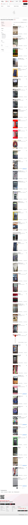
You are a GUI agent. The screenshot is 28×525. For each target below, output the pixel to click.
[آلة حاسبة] (20, 349)
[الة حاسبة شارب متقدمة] (20, 216)
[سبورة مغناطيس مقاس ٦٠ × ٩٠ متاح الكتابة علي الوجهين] (20, 482)
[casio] (20, 154)
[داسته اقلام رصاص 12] (20, 52)
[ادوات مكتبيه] (20, 369)
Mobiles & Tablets (16, 6)
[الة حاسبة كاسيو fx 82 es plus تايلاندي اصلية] (20, 236)
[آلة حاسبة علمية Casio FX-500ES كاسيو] (20, 441)
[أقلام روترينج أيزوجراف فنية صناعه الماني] (20, 430)
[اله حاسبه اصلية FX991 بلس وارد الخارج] (20, 93)
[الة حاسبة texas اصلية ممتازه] (20, 287)
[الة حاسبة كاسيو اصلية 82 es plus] (20, 124)
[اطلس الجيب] (20, 83)
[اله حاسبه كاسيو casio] (20, 165)
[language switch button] (17, 1)
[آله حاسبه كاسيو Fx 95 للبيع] (20, 205)
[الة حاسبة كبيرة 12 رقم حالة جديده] (20, 277)
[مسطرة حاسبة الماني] (20, 298)
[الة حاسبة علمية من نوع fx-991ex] (20, 185)
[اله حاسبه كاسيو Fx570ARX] (20, 62)
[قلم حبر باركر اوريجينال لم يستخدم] (20, 30)
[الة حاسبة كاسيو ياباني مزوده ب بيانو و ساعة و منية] (20, 226)
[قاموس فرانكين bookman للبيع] (20, 390)
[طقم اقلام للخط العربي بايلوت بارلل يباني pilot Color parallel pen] (20, 420)
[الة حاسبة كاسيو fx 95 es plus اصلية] (20, 134)
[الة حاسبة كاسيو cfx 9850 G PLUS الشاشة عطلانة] (20, 72)
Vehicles (2, 6)
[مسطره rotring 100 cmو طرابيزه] (20, 267)
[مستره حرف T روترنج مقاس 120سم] (20, 338)
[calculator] (20, 359)
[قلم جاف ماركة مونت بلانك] (20, 379)
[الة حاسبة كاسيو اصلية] (20, 257)
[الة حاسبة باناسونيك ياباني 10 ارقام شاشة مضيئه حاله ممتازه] (20, 113)
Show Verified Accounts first (17, 22)
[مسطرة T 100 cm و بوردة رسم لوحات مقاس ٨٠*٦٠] (20, 308)
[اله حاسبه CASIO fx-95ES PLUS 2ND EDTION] (20, 42)
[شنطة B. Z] (20, 400)
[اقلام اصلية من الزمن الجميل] (20, 471)
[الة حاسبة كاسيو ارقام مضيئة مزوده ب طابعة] (20, 318)
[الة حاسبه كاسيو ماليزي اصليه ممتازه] (20, 328)
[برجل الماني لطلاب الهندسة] (20, 246)
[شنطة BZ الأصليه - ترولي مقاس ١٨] (20, 144)
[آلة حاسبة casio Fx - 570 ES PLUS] (20, 195)
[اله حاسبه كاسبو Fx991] (20, 103)
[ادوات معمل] (20, 461)
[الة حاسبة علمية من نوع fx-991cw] (20, 175)
